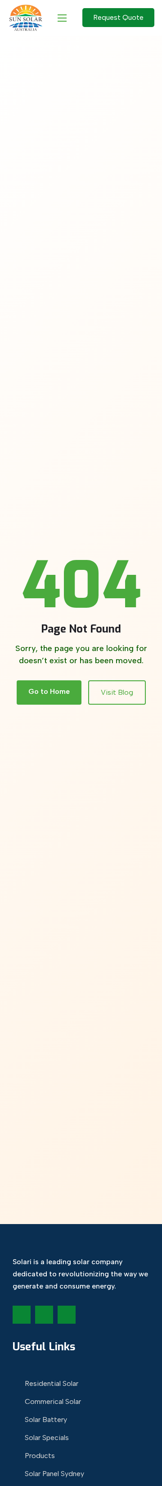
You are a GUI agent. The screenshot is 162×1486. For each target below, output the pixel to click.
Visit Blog (117, 692)
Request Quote (118, 17)
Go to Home (49, 691)
